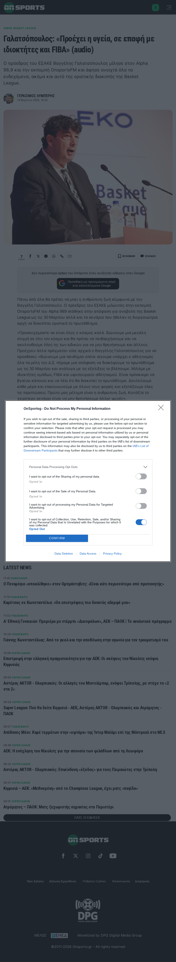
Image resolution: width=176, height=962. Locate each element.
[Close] (162, 409)
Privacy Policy (112, 553)
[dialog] (88, 481)
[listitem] (88, 467)
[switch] (141, 476)
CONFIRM (57, 538)
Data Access (88, 553)
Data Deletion (64, 553)
